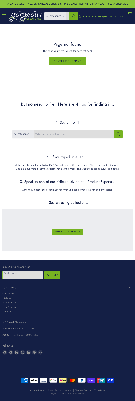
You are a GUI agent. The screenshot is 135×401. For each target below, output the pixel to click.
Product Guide (9, 302)
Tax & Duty (99, 390)
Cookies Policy (37, 390)
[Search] (73, 16)
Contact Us (8, 293)
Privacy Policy (54, 390)
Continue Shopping (67, 61)
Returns (68, 390)
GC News (7, 298)
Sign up (52, 275)
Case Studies (9, 307)
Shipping (7, 311)
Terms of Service (83, 390)
